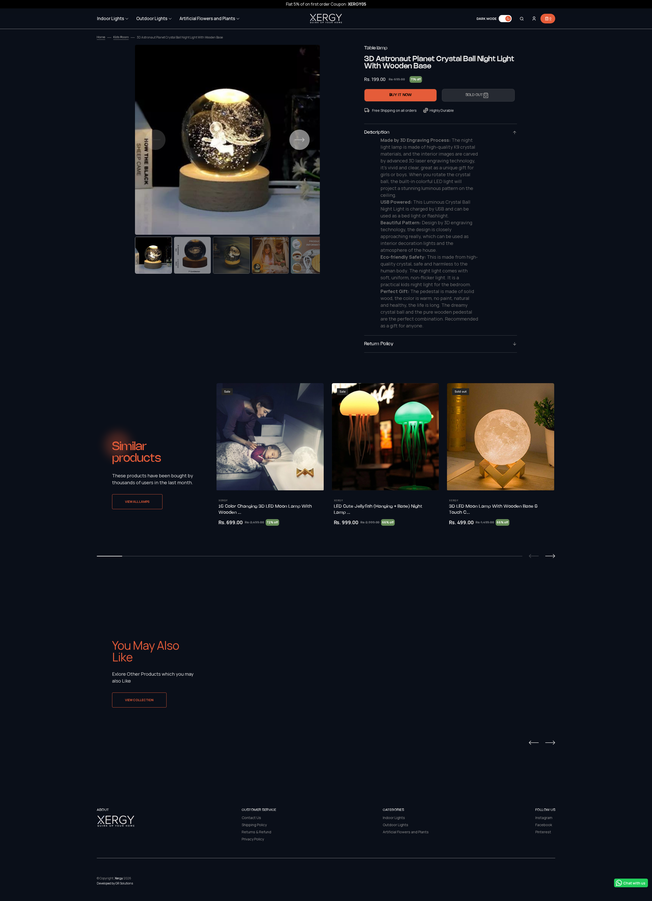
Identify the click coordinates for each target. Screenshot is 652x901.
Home (101, 37)
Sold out (474, 95)
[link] (270, 436)
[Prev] (534, 743)
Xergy (119, 878)
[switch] (505, 18)
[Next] (550, 743)
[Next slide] (550, 556)
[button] (522, 18)
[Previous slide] (534, 556)
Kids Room (121, 37)
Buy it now (400, 95)
